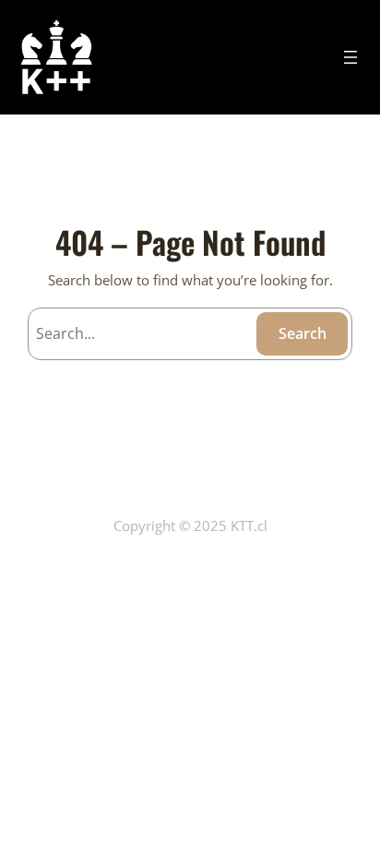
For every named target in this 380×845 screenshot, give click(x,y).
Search (303, 333)
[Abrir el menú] (350, 57)
